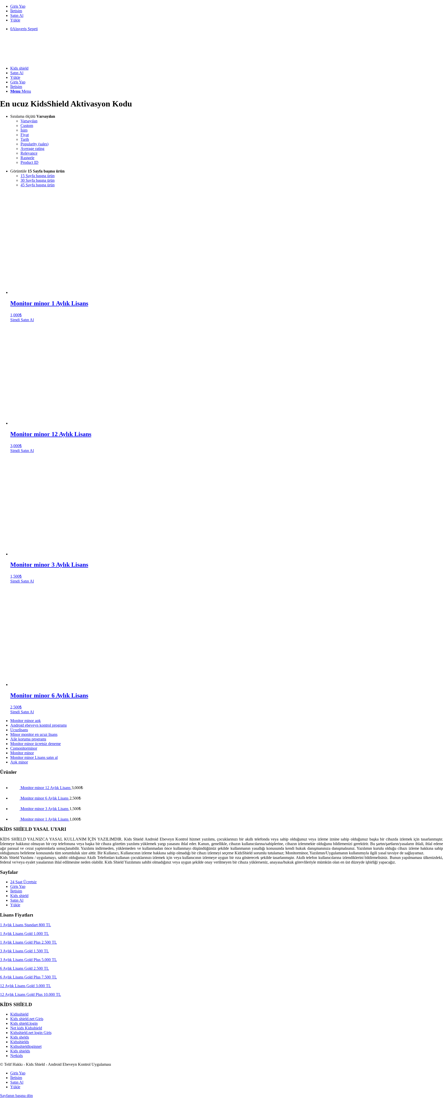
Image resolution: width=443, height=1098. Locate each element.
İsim (24, 130)
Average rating (32, 148)
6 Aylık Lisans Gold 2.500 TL (24, 968)
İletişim (16, 11)
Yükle (15, 20)
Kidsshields (19, 1042)
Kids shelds (19, 1037)
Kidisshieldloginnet (26, 1046)
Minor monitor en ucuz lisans (33, 734)
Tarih (25, 139)
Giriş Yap (17, 6)
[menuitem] (226, 6)
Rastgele (27, 158)
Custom (27, 125)
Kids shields (20, 1051)
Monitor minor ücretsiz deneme (35, 743)
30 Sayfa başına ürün (38, 180)
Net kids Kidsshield (26, 1028)
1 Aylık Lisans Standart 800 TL (25, 925)
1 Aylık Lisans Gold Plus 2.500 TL (28, 942)
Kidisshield (19, 1014)
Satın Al (16, 15)
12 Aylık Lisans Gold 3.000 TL (25, 986)
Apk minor (19, 762)
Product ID (29, 162)
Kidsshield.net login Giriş (31, 1032)
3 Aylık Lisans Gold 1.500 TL (24, 951)
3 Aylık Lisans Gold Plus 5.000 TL (28, 959)
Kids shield (19, 896)
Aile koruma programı (28, 739)
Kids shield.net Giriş (26, 1019)
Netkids (16, 1055)
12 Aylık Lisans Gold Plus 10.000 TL (30, 994)
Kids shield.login (24, 1023)
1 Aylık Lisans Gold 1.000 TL (24, 933)
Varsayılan (29, 121)
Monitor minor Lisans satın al (34, 757)
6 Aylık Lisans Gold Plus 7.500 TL (28, 977)
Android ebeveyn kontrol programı (38, 725)
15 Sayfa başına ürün (38, 176)
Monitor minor (22, 753)
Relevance (29, 153)
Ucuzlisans (19, 730)
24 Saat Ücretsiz (23, 882)
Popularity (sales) (34, 144)
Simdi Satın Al (22, 320)
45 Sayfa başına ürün (38, 185)
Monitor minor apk (25, 720)
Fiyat (25, 135)
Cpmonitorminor (23, 748)
